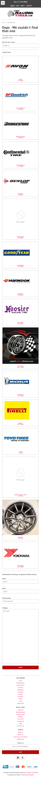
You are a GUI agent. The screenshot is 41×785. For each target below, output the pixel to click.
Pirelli (20, 699)
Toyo (20, 701)
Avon (20, 680)
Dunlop (20, 687)
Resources (20, 739)
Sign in (12, 5)
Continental (20, 685)
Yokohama (20, 703)
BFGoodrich (20, 683)
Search (20, 732)
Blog (20, 723)
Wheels (20, 717)
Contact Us (20, 726)
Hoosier (20, 694)
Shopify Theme (31, 772)
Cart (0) (28, 5)
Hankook (20, 692)
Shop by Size (20, 714)
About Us (20, 710)
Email (4, 588)
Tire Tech (20, 719)
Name (4, 578)
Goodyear (20, 690)
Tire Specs (20, 721)
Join (17, 5)
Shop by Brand (20, 712)
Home (3, 22)
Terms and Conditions (20, 737)
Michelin (20, 696)
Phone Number (6, 598)
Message (4, 608)
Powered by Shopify (27, 775)
